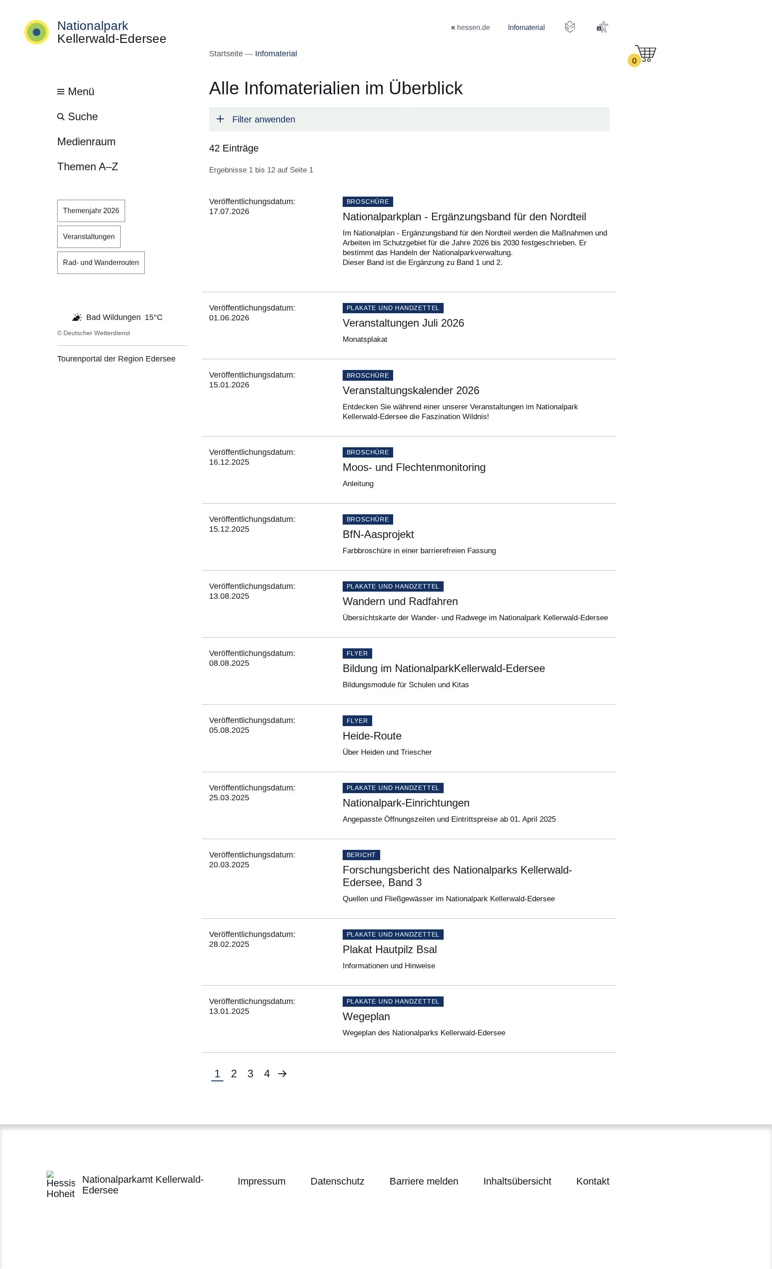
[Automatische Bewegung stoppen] (62, 316)
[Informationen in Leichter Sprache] (570, 27)
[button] (409, 119)
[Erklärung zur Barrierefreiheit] (602, 27)
